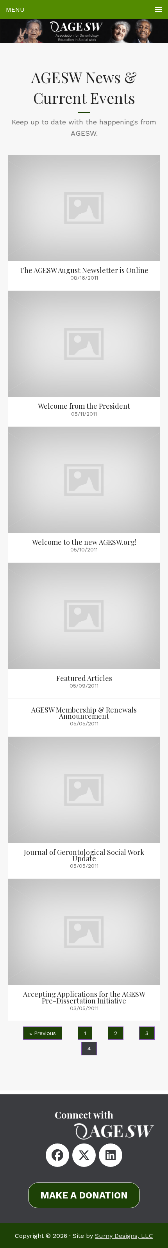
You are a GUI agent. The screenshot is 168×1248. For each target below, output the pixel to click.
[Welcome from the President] (84, 358)
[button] (57, 1155)
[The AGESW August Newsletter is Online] (84, 222)
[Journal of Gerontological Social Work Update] (84, 807)
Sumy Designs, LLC (124, 1235)
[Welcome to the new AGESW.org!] (84, 494)
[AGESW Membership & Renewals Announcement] (84, 717)
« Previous (42, 1033)
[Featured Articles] (84, 630)
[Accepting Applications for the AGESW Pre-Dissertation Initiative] (84, 950)
